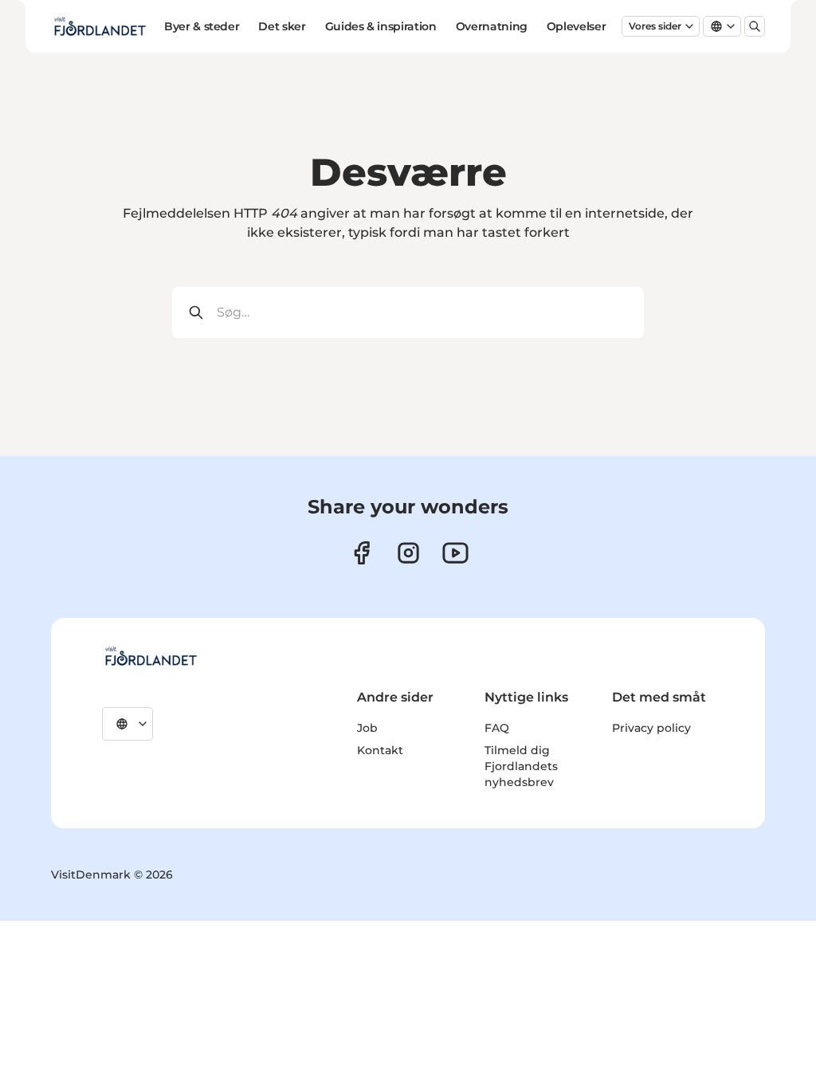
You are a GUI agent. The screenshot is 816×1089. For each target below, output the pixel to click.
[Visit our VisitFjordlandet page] (361, 553)
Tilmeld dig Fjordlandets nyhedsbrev (521, 766)
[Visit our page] (408, 553)
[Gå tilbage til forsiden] (99, 26)
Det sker (281, 26)
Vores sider (655, 26)
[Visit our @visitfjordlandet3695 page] (455, 553)
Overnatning (492, 26)
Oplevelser (576, 26)
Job (367, 728)
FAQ (496, 728)
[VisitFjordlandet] (150, 656)
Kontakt (380, 750)
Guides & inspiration (381, 26)
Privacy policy (651, 728)
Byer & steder (201, 26)
